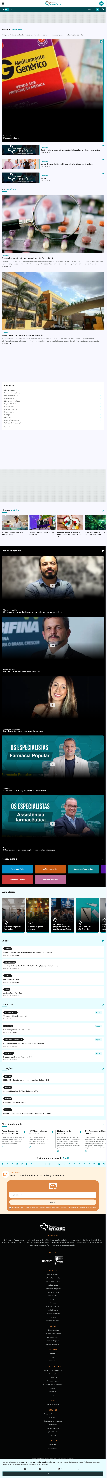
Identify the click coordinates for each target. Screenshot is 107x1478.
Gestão (52, 1388)
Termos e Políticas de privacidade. (84, 1208)
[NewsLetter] (101, 3)
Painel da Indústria (50, 880)
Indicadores (53, 1417)
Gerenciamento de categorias (53, 1384)
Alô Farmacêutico (50, 869)
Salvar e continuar (53, 1474)
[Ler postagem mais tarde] (101, 41)
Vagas (53, 1357)
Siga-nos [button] (90, 9)
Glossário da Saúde (52, 1321)
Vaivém (52, 1354)
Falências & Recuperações (13, 423)
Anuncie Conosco (53, 1428)
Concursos (52, 1361)
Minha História (9, 412)
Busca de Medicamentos (52, 1414)
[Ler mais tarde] (103, 145)
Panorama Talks (17, 869)
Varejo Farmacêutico (11, 396)
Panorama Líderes (17, 880)
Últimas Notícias (9, 390)
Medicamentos (9, 398)
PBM (52, 1395)
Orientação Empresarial (12, 420)
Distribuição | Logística (12, 401)
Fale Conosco (52, 1448)
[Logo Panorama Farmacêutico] (53, 3)
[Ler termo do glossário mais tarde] (25, 1132)
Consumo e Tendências (83, 869)
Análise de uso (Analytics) (49, 1469)
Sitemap (53, 1435)
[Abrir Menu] (12, 3)
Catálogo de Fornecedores (53, 1421)
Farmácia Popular (53, 1381)
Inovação (7, 415)
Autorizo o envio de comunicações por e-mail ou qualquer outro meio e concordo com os (54, 1207)
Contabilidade (52, 1377)
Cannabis (7, 417)
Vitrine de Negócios (52, 1341)
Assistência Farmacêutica (53, 1370)
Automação (53, 1374)
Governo (53, 1317)
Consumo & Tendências (53, 1334)
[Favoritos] (97, 9)
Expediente (53, 1445)
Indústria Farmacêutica (12, 393)
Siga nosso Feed (52, 1432)
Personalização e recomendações (71, 1469)
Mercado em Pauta (10, 409)
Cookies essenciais (32, 1469)
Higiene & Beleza (10, 404)
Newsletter (53, 1425)
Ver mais (7, 427)
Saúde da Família (53, 1404)
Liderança (52, 1392)
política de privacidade (40, 1465)
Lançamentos (9, 406)
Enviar (52, 1202)
